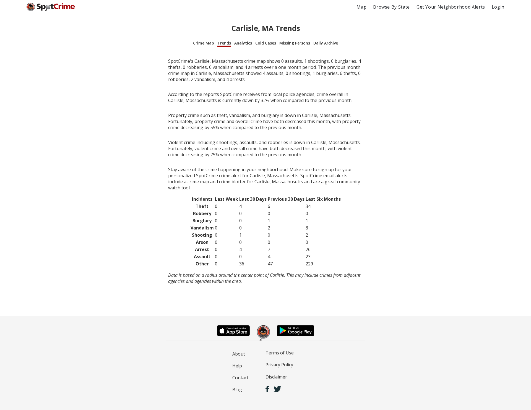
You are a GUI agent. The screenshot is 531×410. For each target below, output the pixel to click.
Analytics (243, 43)
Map (361, 7)
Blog (237, 390)
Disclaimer (276, 377)
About (238, 354)
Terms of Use (280, 353)
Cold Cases (265, 43)
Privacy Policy (279, 365)
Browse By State (391, 7)
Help (237, 366)
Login (498, 7)
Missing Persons (294, 43)
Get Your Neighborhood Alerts (451, 7)
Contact (240, 378)
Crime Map (203, 43)
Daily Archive (325, 43)
